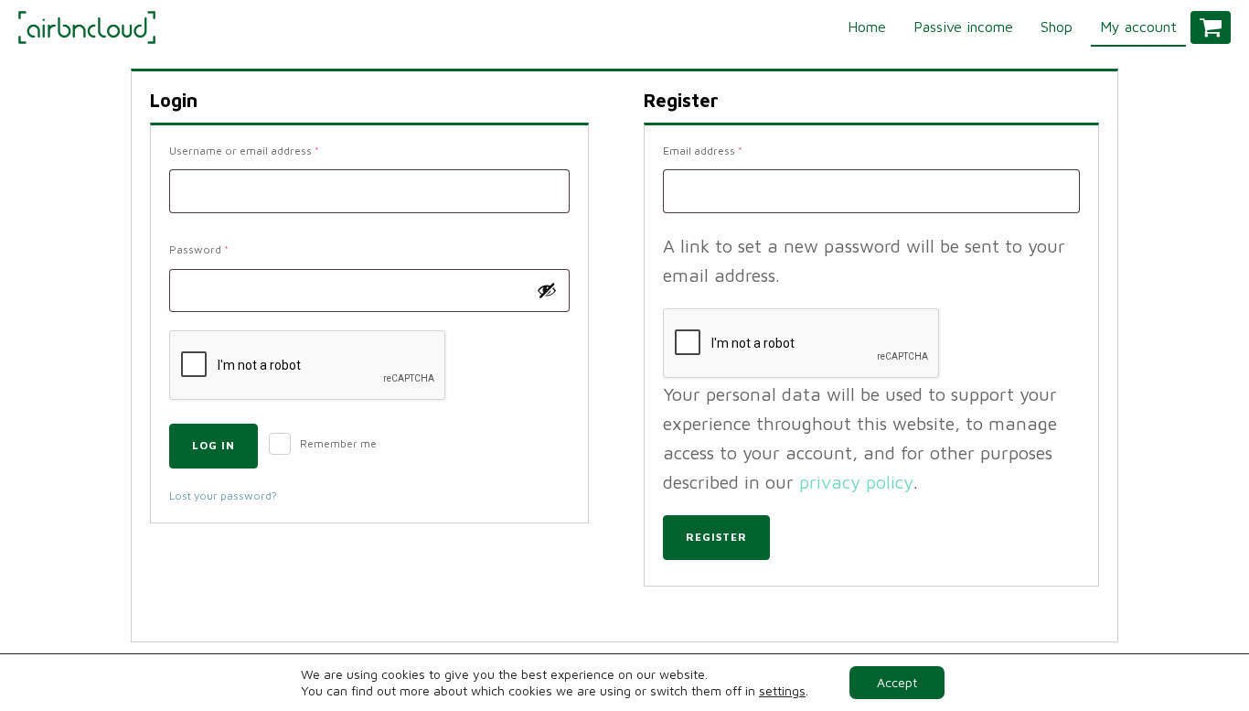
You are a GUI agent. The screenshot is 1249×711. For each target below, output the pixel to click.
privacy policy (856, 481)
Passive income (963, 26)
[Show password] (547, 290)
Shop (1057, 26)
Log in (213, 445)
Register (716, 537)
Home (867, 26)
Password (221, 249)
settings (782, 690)
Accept (897, 682)
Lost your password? (223, 495)
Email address (725, 150)
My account (1138, 26)
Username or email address (267, 150)
